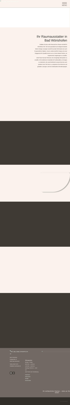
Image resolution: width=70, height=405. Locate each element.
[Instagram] (13, 373)
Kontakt (26, 378)
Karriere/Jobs (28, 380)
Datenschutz (27, 376)
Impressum (27, 374)
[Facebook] (11, 373)
